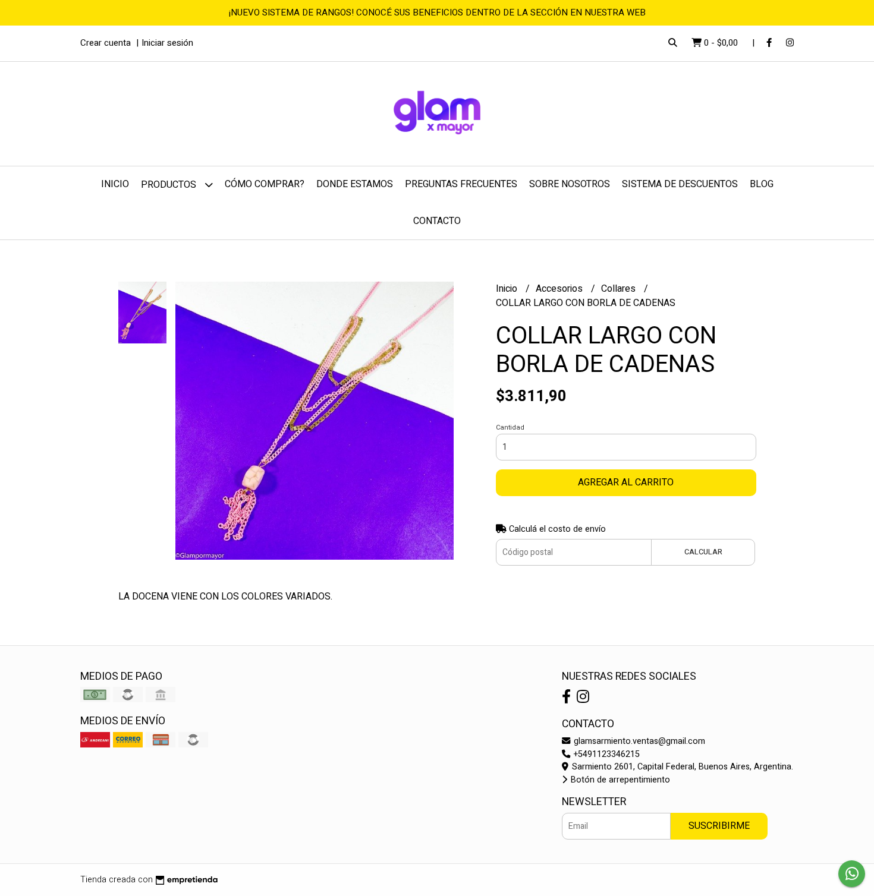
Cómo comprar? (264, 184)
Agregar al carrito (626, 482)
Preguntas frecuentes (461, 184)
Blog (762, 184)
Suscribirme (719, 826)
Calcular (703, 552)
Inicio (115, 184)
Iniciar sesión (167, 42)
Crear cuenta (105, 42)
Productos (170, 185)
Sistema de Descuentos (680, 184)
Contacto (437, 221)
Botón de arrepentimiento (619, 780)
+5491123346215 (605, 754)
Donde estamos (354, 184)
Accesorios (560, 289)
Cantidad (510, 427)
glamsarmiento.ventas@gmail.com (638, 741)
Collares (619, 289)
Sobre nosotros (569, 184)
